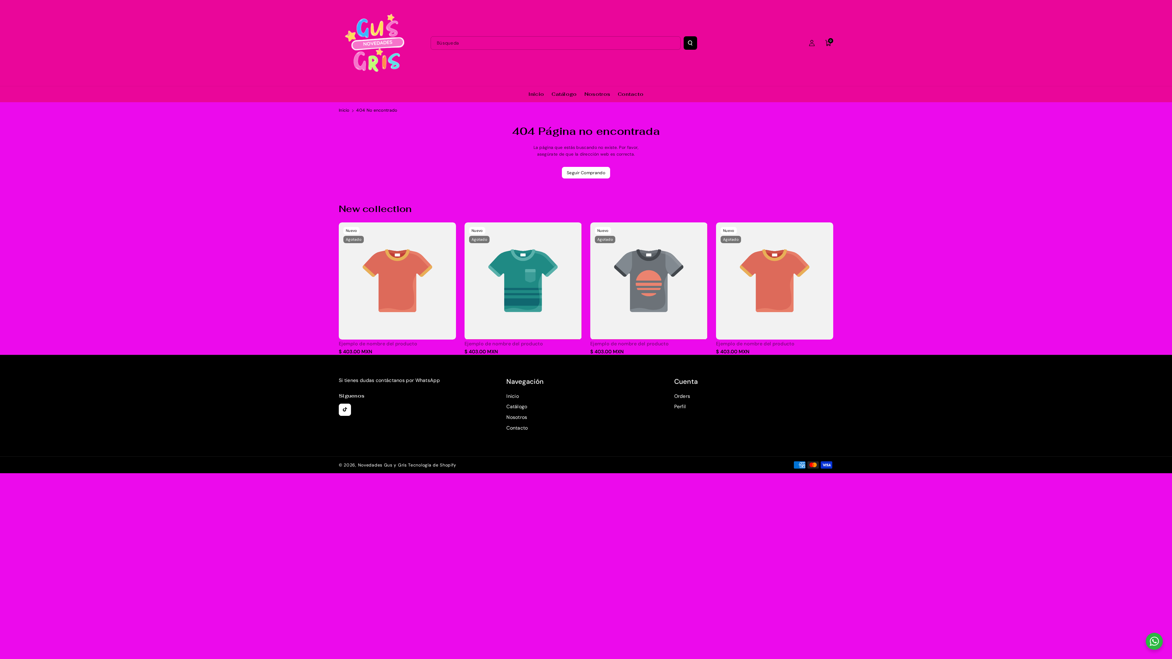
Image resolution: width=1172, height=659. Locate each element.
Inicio (344, 110)
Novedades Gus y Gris (383, 465)
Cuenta (686, 381)
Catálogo (516, 406)
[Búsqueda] (690, 43)
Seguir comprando (586, 172)
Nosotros (516, 417)
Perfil (680, 406)
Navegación (525, 381)
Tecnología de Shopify (432, 465)
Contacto (517, 428)
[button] (828, 43)
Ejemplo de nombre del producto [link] (378, 344)
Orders (682, 396)
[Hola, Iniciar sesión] (812, 43)
